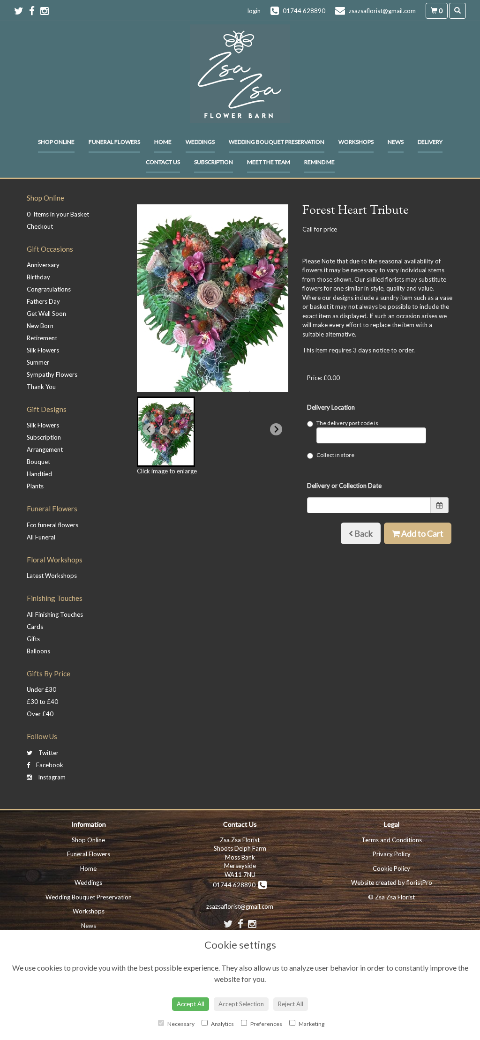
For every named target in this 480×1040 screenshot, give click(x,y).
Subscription (213, 161)
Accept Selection (241, 1004)
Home (163, 141)
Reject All (290, 1004)
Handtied (39, 474)
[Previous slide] (149, 429)
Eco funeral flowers (52, 525)
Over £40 (40, 714)
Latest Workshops (52, 575)
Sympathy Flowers (52, 374)
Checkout (40, 226)
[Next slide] (276, 429)
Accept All (190, 1004)
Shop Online (56, 141)
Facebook (49, 765)
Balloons (38, 651)
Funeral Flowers (114, 141)
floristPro (419, 882)
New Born (40, 325)
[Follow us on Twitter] (21, 10)
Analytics (222, 1023)
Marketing (311, 1023)
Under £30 (41, 689)
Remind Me (319, 161)
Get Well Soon (46, 313)
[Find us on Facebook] (34, 10)
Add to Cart (421, 533)
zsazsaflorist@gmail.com (239, 906)
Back (363, 533)
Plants (35, 486)
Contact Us (163, 161)
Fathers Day (43, 301)
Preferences (265, 1023)
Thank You (41, 386)
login (254, 11)
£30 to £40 (42, 701)
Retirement (42, 338)
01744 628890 (235, 885)
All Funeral (41, 537)
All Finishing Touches (55, 614)
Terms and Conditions (391, 840)
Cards (35, 626)
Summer (38, 362)
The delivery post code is (347, 422)
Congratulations (49, 289)
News (396, 141)
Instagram (51, 777)
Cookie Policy (391, 868)
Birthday (38, 277)
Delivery (430, 141)
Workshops (356, 141)
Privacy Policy (392, 854)
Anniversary (43, 265)
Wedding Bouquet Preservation (276, 141)
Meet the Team (268, 161)
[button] (166, 432)
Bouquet (38, 461)
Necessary (180, 1023)
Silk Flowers (43, 350)
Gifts (33, 639)
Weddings (200, 141)
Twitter (48, 752)
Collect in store (335, 454)
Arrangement (45, 449)
